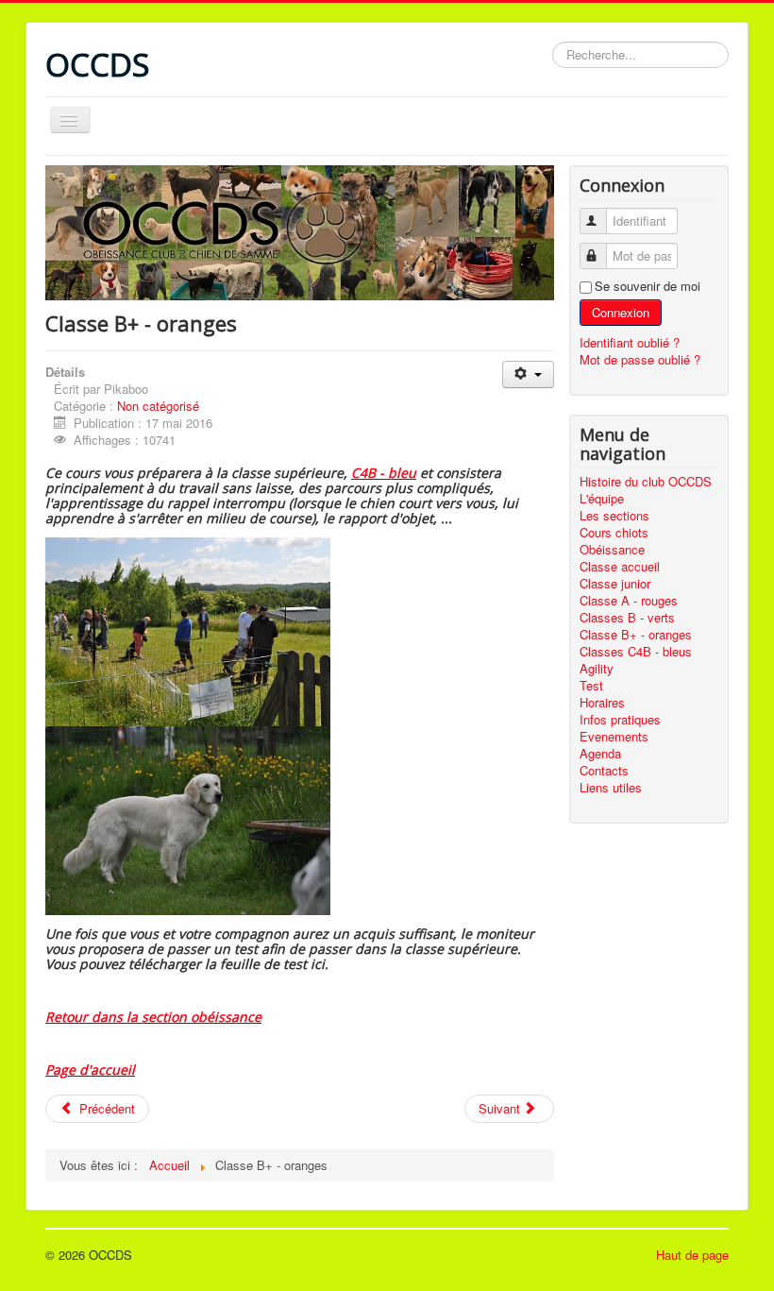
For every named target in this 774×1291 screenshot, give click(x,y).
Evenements (614, 736)
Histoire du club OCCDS (646, 481)
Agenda (600, 753)
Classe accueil (620, 566)
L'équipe (602, 498)
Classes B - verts (627, 617)
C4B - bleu (383, 473)
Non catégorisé (158, 406)
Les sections (614, 515)
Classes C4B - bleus (636, 651)
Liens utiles (611, 787)
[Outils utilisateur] (528, 374)
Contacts (604, 770)
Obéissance (612, 549)
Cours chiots (614, 532)
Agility (597, 668)
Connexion (620, 312)
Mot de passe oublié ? (640, 359)
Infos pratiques (620, 719)
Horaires (602, 702)
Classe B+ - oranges (636, 634)
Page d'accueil (90, 1070)
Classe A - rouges (629, 600)
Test (591, 685)
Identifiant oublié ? (630, 342)
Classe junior (615, 583)
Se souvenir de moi (647, 286)
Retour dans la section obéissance (153, 1017)
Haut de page (692, 1255)
